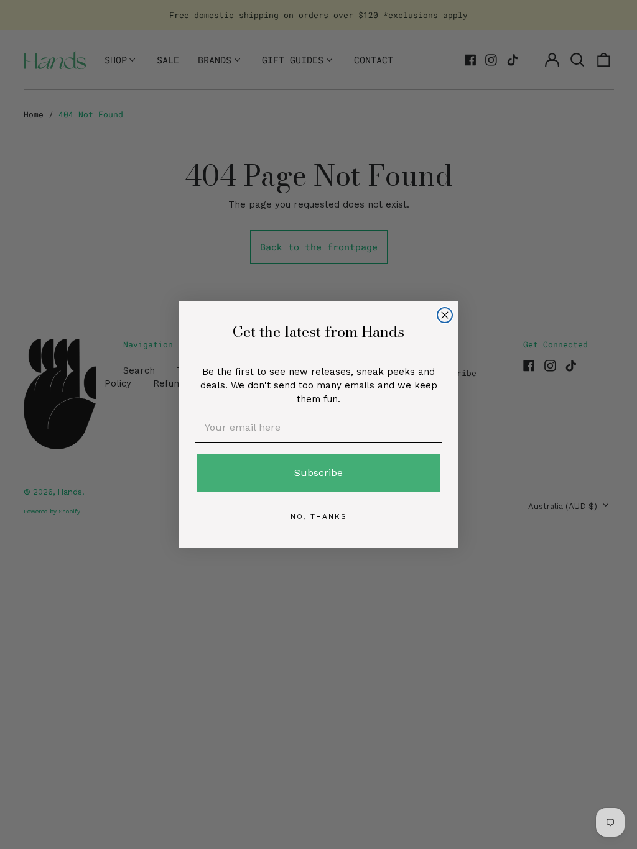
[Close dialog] (444, 315)
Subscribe (318, 473)
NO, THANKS (319, 516)
